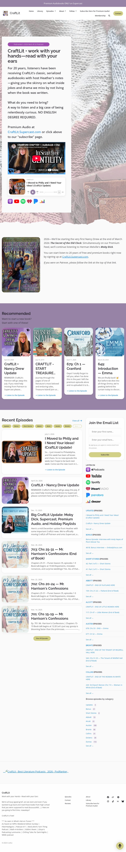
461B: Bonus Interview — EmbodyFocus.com (104, 547)
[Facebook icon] (108, 797)
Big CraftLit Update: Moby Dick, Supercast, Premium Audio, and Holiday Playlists (53, 519)
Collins (89, 672)
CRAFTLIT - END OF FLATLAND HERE (100, 585)
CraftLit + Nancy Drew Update (14, 368)
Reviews (68, 803)
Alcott (48, 426)
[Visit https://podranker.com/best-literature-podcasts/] (35, 771)
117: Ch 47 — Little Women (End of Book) (102, 612)
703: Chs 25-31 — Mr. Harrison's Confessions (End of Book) (54, 553)
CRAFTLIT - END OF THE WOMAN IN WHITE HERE (103, 678)
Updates (6, 426)
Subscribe (105, 455)
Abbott (39, 426)
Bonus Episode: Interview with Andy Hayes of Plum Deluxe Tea (104, 540)
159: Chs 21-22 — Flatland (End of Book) (102, 591)
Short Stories (28, 426)
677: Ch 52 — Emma (94, 634)
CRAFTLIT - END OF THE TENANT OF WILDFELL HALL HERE (104, 651)
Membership (100, 15)
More (77, 426)
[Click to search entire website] (109, 15)
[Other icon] (113, 797)
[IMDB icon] (118, 801)
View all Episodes (42, 638)
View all (76, 420)
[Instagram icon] (108, 801)
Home (31, 11)
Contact (118, 13)
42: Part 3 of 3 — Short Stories (98, 563)
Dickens (91, 738)
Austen (58, 426)
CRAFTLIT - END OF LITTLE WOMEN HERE (102, 607)
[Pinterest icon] (118, 797)
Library (40, 11)
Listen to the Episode (15, 395)
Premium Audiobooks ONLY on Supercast (63, 3)
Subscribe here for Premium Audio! (95, 11)
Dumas (91, 742)
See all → (90, 529)
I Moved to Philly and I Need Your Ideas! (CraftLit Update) (62, 442)
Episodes (50, 11)
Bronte (67, 426)
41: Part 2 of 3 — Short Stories (98, 569)
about (62, 11)
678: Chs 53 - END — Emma (97, 628)
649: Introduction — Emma (108, 368)
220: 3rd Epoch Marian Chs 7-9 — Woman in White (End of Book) (104, 686)
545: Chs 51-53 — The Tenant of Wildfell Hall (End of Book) (104, 659)
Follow (72, 11)
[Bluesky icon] (123, 801)
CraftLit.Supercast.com (24, 132)
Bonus (16, 426)
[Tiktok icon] (113, 801)
